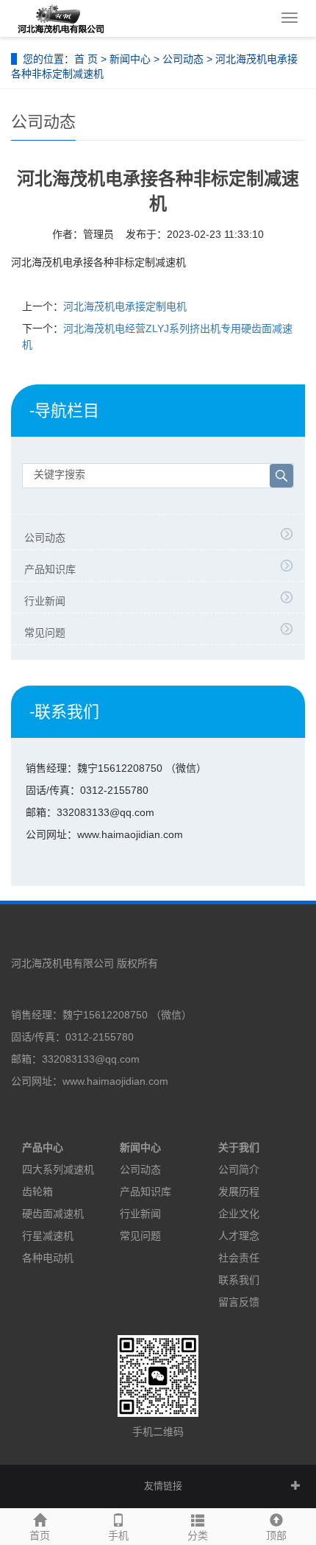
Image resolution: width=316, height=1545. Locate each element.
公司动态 (183, 59)
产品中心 (42, 1147)
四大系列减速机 (58, 1169)
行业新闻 (44, 601)
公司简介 (238, 1169)
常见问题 (44, 632)
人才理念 (238, 1236)
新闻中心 (130, 59)
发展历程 (238, 1191)
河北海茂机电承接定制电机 (125, 306)
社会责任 (238, 1258)
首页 (39, 1535)
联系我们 (238, 1280)
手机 (118, 1535)
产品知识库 (50, 569)
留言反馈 (238, 1302)
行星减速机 (47, 1236)
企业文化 (238, 1214)
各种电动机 (47, 1258)
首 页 (86, 59)
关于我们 (238, 1147)
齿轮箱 (37, 1191)
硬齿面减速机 (53, 1214)
